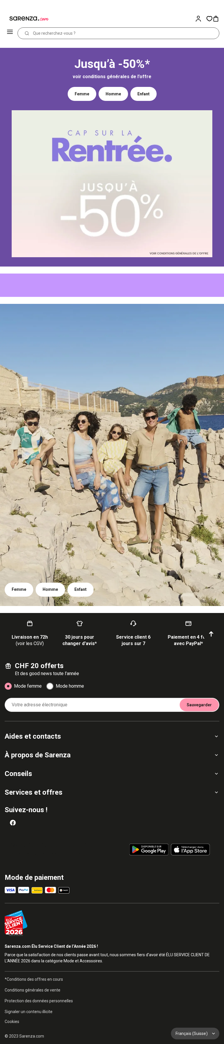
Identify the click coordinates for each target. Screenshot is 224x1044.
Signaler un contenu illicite (28, 1011)
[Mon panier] (218, 19)
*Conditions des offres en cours (34, 979)
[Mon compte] (200, 19)
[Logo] (25, 19)
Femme (82, 94)
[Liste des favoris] (209, 19)
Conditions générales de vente (32, 990)
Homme (113, 94)
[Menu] (10, 33)
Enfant (143, 94)
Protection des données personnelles (39, 1001)
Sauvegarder (199, 705)
